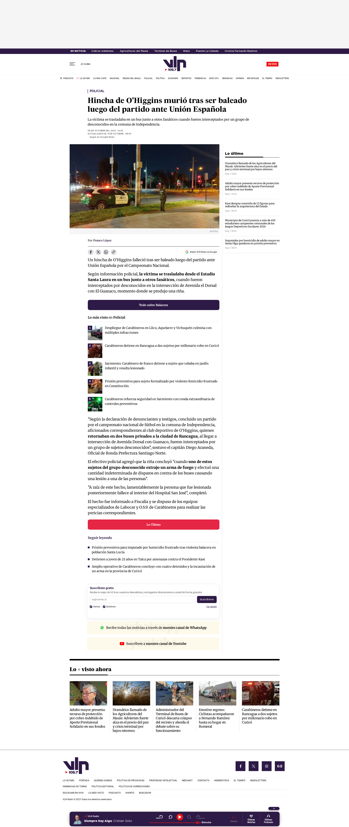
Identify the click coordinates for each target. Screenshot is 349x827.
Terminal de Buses (165, 51)
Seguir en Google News (102, 137)
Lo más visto (98, 317)
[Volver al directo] (200, 817)
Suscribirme (207, 599)
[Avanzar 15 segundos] (189, 817)
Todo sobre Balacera (153, 305)
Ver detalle (211, 606)
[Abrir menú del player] (274, 808)
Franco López (102, 240)
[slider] (173, 823)
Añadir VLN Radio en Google (203, 252)
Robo (186, 51)
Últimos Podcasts (268, 821)
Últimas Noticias (251, 821)
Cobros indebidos (102, 51)
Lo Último (154, 524)
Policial (97, 91)
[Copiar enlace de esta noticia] (113, 252)
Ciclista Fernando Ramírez (241, 51)
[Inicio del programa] (159, 817)
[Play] (179, 817)
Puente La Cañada (207, 51)
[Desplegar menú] (72, 64)
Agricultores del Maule (134, 51)
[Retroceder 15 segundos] (170, 817)
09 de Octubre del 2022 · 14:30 (105, 131)
